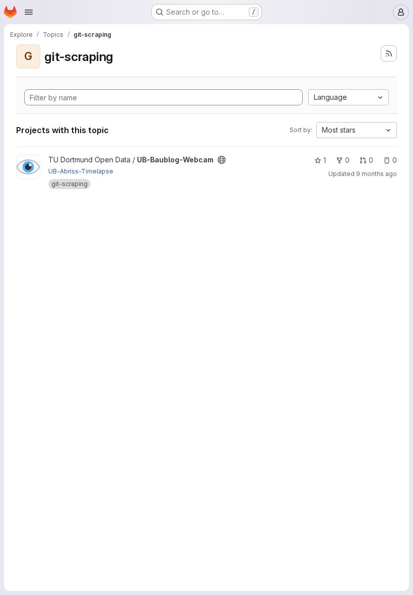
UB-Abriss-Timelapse (80, 171)
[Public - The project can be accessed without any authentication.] (222, 160)
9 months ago (376, 173)
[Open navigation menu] (29, 12)
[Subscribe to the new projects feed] (389, 53)
